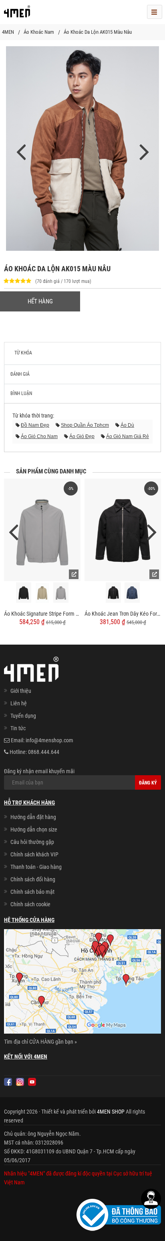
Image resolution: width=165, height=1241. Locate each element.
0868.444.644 (43, 752)
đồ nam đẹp (35, 425)
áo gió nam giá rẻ (127, 436)
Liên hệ (18, 703)
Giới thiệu (20, 691)
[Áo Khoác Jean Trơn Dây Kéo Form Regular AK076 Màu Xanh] (132, 592)
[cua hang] (82, 983)
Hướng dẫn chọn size (33, 829)
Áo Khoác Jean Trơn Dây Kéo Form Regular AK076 (123, 613)
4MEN (8, 32)
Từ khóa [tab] (23, 353)
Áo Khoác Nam (39, 32)
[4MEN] (17, 14)
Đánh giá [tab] (20, 374)
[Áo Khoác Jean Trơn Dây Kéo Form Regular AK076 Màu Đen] (113, 592)
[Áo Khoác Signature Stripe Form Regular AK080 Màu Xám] (61, 592)
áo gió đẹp (82, 436)
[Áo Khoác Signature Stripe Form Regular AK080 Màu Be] (42, 592)
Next (152, 531)
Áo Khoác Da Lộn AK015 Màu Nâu (98, 32)
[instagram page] (20, 1082)
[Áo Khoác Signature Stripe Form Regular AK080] (42, 530)
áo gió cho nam (39, 436)
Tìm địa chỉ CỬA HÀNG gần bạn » (40, 1041)
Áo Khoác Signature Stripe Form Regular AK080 (42, 613)
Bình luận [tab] (21, 393)
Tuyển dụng (23, 716)
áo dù (127, 425)
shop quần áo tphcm (85, 425)
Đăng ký (148, 783)
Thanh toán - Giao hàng (36, 867)
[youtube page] (32, 1082)
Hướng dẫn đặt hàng (33, 817)
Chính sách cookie (30, 904)
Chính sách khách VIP (34, 854)
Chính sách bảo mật (32, 892)
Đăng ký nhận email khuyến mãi (39, 771)
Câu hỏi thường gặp (32, 842)
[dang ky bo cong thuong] (118, 1214)
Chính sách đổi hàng (32, 879)
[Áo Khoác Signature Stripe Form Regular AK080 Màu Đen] (23, 592)
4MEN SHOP (111, 1111)
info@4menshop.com (49, 740)
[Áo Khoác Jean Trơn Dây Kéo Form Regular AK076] (123, 530)
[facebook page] (8, 1082)
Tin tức (18, 728)
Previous (13, 531)
